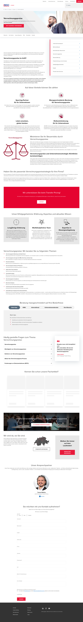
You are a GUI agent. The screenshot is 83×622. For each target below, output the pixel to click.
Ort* (18, 567)
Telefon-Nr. (19, 539)
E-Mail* (18, 532)
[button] (79, 1)
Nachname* (19, 525)
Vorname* (19, 519)
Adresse (18, 553)
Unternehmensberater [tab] (51, 307)
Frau (20, 515)
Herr (24, 515)
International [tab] (35, 307)
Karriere (66, 1)
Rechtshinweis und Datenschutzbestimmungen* (26, 589)
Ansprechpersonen (51, 1)
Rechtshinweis (27, 590)
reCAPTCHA (19, 594)
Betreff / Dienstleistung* (21, 574)
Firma (18, 546)
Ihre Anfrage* (19, 581)
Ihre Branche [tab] (68, 307)
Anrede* (18, 514)
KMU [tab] (24, 307)
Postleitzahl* (19, 560)
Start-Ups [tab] (14, 307)
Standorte (44, 1)
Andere (29, 515)
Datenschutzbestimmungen (38, 590)
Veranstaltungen (60, 1)
